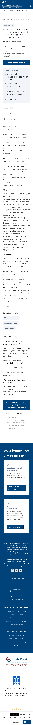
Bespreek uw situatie (16, 62)
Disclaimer (16, 723)
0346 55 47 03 (10, 2)
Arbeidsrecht (9, 328)
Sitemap (16, 645)
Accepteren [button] (14, 714)
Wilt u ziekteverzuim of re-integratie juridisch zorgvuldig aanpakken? (16, 404)
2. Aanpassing (9, 119)
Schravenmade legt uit (16, 635)
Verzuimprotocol (10, 323)
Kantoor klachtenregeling (16, 642)
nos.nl (9, 306)
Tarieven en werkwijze (16, 638)
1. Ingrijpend (9, 113)
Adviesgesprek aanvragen (14, 488)
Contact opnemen (15, 527)
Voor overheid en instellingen (16, 621)
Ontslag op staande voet (15, 423)
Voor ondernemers (16, 618)
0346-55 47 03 (18, 596)
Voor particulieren (16, 624)
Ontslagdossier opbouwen (16, 420)
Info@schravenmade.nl (18, 599)
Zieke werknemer (11, 318)
